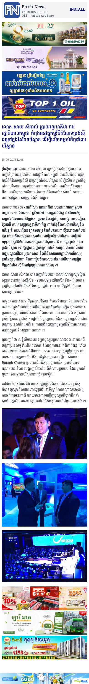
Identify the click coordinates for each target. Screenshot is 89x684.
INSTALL (77, 9)
